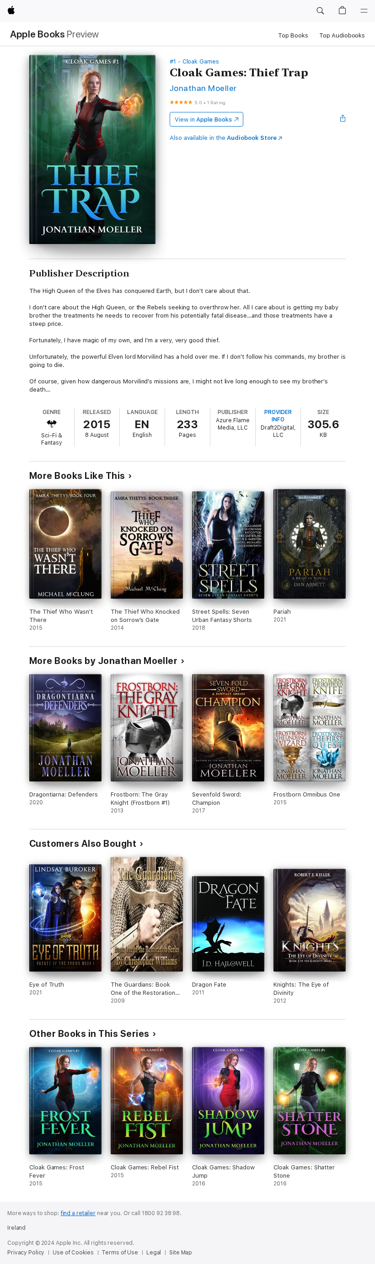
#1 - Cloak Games (194, 61)
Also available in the (223, 137)
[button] (320, 11)
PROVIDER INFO (278, 416)
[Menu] (364, 11)
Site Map (180, 1252)
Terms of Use (120, 1252)
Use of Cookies (73, 1252)
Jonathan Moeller (203, 88)
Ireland (16, 1228)
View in (203, 119)
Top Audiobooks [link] (342, 35)
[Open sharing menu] (343, 119)
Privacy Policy (25, 1252)
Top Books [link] (293, 35)
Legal (153, 1252)
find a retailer (78, 1213)
